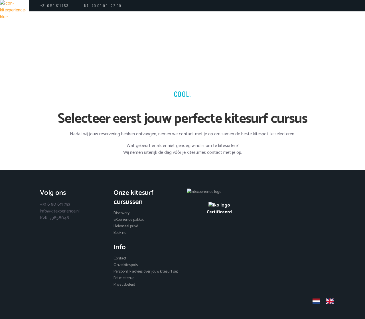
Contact (119, 258)
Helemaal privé (125, 226)
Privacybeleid (124, 284)
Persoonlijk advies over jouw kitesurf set (145, 271)
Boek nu (120, 233)
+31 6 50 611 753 (54, 5)
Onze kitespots (125, 265)
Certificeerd (219, 212)
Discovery (121, 213)
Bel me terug (124, 278)
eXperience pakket (128, 219)
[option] (331, 301)
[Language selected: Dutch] (326, 301)
